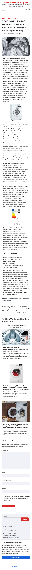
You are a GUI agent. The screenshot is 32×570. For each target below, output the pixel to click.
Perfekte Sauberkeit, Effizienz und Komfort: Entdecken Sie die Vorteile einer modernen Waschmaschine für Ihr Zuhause (16, 387)
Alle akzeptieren (16, 557)
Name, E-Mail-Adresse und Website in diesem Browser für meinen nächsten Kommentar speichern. (17, 498)
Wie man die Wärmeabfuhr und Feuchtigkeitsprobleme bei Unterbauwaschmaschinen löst (11, 535)
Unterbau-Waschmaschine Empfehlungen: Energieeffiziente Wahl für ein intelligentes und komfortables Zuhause (15, 425)
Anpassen (16, 562)
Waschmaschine (6, 300)
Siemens (26, 298)
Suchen (5, 516)
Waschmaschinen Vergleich (16, 2)
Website (4, 488)
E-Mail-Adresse (6, 480)
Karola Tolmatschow (8, 33)
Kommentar (5, 450)
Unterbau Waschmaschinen (10, 18)
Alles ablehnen (16, 566)
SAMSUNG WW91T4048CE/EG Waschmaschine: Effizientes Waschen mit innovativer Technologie (15, 349)
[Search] (29, 9)
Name (4, 472)
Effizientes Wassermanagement (15, 298)
